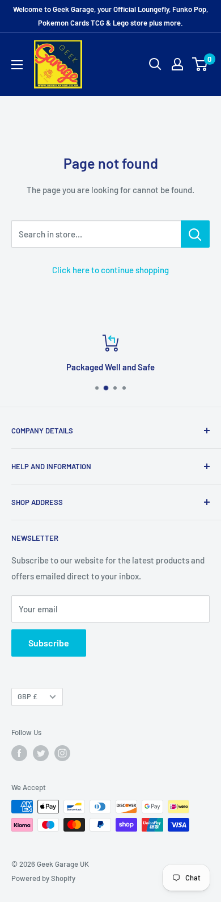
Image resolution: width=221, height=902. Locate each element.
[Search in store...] (195, 234)
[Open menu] (17, 64)
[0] (200, 64)
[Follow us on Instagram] (62, 753)
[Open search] (155, 64)
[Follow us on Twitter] (41, 753)
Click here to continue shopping (110, 270)
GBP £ (27, 696)
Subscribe (48, 642)
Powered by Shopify (43, 878)
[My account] (177, 64)
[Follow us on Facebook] (19, 753)
